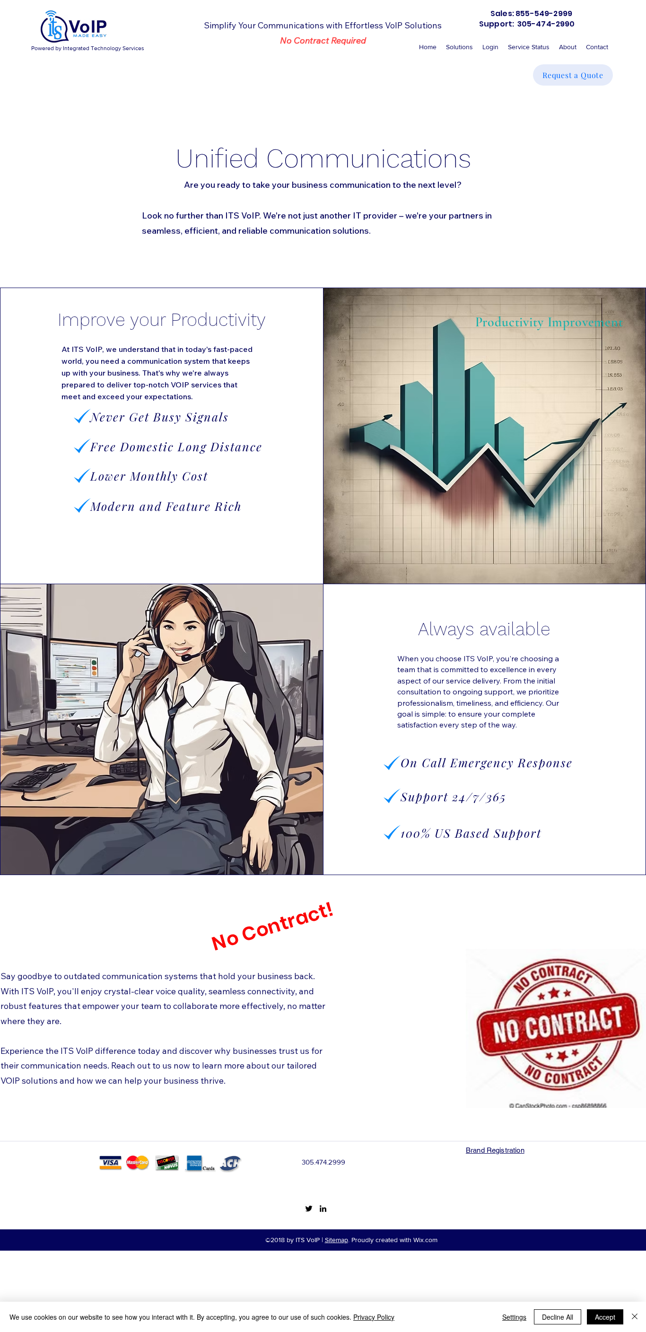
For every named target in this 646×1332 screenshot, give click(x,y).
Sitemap (336, 1240)
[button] (490, 47)
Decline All (557, 1317)
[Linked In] (323, 1208)
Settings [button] (514, 1317)
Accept (605, 1317)
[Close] (634, 1316)
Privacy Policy (373, 1317)
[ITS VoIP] (309, 1208)
